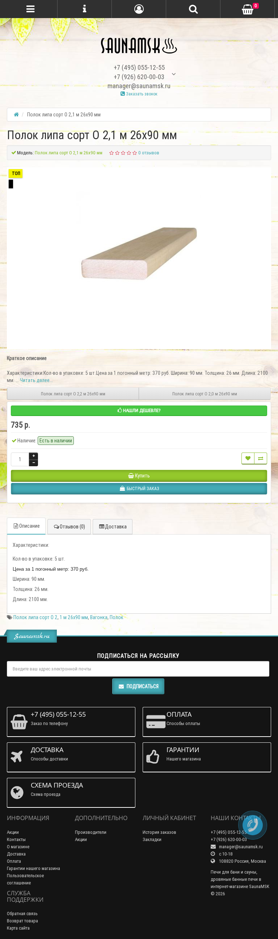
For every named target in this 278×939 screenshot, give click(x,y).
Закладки (152, 839)
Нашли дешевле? (141, 410)
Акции (13, 832)
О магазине (18, 847)
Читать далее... (36, 380)
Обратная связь (22, 913)
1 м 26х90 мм (74, 617)
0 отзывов (148, 153)
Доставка (116, 526)
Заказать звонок (141, 94)
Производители (90, 832)
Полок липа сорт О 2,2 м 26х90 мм (73, 393)
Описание (29, 526)
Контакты (16, 839)
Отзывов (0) (72, 526)
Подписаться (143, 686)
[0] (247, 9)
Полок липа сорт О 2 (35, 617)
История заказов (159, 832)
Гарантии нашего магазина (33, 868)
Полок (116, 617)
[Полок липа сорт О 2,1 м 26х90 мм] (139, 253)
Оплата (14, 861)
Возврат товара (22, 921)
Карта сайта (18, 928)
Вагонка (99, 617)
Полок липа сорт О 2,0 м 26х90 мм (204, 393)
